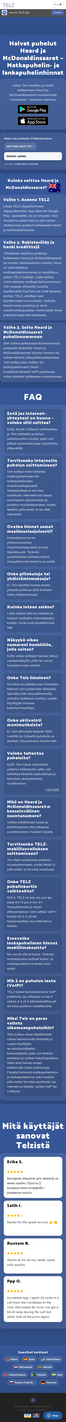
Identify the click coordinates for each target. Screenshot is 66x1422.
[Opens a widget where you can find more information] (52, 1415)
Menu (58, 5)
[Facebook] (33, 1400)
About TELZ (41, 1410)
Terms (30, 1410)
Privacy (21, 1410)
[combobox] (20, 146)
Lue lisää (52, 790)
